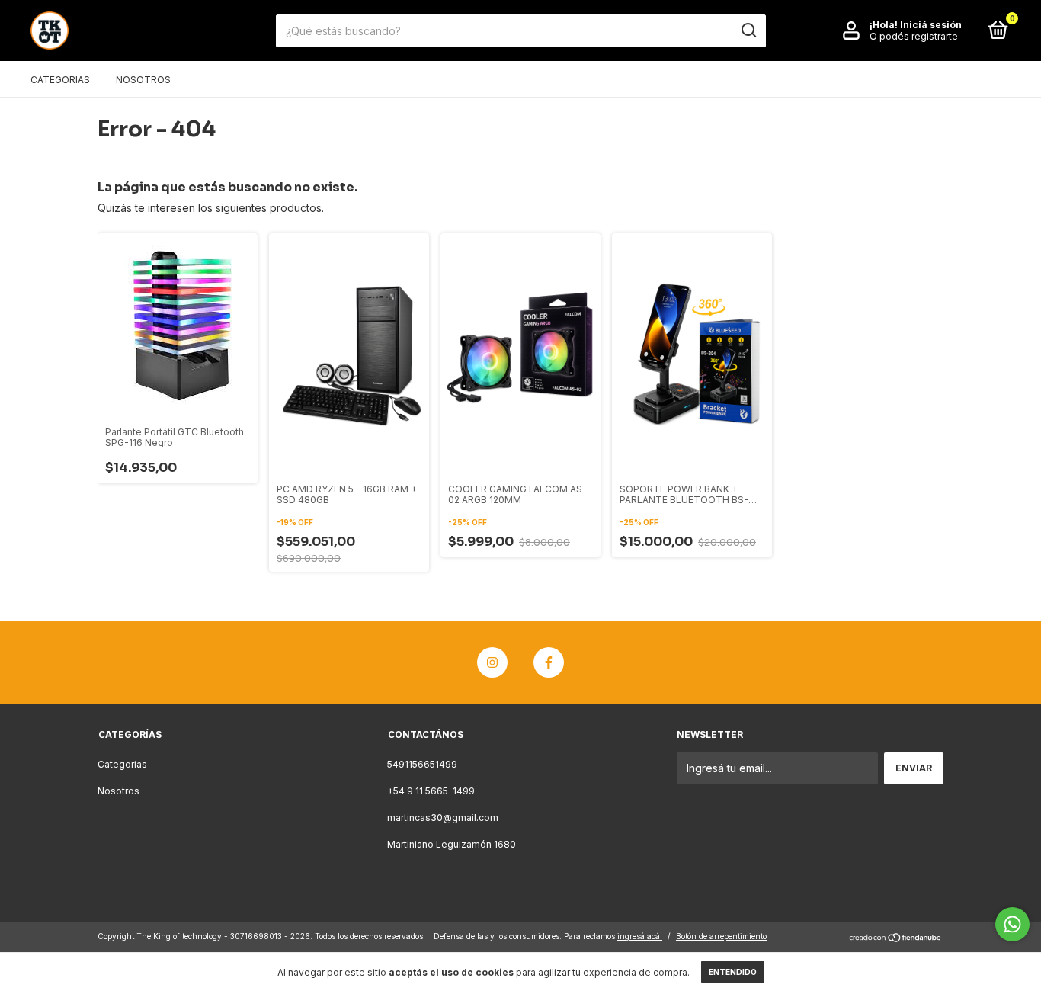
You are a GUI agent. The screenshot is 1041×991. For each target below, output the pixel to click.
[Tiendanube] (895, 938)
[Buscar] (748, 30)
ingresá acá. (639, 936)
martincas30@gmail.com (442, 817)
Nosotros (143, 79)
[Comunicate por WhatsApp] (1012, 924)
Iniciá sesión (931, 24)
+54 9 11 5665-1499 (431, 791)
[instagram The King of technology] (492, 662)
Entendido (733, 972)
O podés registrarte (914, 36)
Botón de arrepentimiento (721, 936)
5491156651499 (422, 764)
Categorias (60, 79)
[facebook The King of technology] (548, 662)
